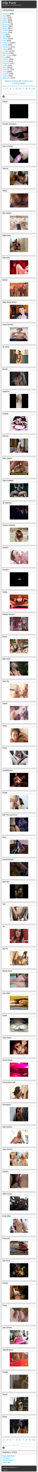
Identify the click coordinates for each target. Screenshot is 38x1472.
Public (4, 65)
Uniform (5, 74)
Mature (5, 53)
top (17, 1467)
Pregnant (6, 63)
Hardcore (6, 43)
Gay (4, 37)
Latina (4, 49)
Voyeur (5, 76)
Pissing (5, 61)
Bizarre (5, 26)
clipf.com (5, 1469)
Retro (4, 68)
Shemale (6, 70)
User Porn (6, 1462)
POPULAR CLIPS (20, 81)
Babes (5, 20)
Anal (4, 16)
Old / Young (7, 55)
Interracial (6, 47)
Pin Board (6, 1458)
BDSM (5, 22)
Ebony (5, 32)
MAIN (7, 81)
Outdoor (5, 59)
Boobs (5, 28)
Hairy (4, 41)
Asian (4, 18)
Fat (3, 34)
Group (4, 39)
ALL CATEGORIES (22, 82)
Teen (4, 72)
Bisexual (5, 24)
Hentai (5, 45)
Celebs (5, 30)
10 (33, 88)
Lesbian (5, 51)
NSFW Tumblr (8, 1460)
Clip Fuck (9, 3)
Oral (4, 57)
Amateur (5, 14)
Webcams (6, 78)
